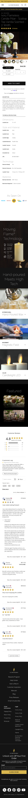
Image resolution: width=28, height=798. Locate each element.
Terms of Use (18, 710)
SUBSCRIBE (14, 772)
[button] (2, 4)
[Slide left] (1, 61)
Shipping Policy (7, 711)
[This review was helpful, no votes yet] (21, 580)
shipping (11, 93)
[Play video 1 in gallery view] (13, 61)
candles (18, 485)
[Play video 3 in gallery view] (22, 61)
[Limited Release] (14, 407)
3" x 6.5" (8, 71)
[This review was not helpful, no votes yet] (24, 557)
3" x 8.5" (8, 74)
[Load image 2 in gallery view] (9, 61)
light (13, 485)
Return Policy (7, 714)
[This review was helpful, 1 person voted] (21, 557)
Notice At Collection (17, 720)
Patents (17, 732)
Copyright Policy (19, 729)
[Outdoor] (14, 421)
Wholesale (6, 721)
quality (4, 485)
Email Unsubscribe (14, 701)
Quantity (17, 69)
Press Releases (14, 697)
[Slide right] (26, 61)
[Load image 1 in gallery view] (5, 61)
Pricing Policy (7, 718)
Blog (14, 694)
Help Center (14, 680)
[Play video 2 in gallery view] (17, 61)
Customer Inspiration (14, 687)
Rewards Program (14, 677)
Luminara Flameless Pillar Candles (13, 9)
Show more (5, 489)
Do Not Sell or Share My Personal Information (18, 738)
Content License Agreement (19, 725)
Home (2, 9)
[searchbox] (8, 479)
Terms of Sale (18, 713)
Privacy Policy (18, 716)
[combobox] (19, 492)
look (9, 485)
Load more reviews (14, 655)
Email (3, 765)
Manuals (14, 691)
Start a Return (14, 684)
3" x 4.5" (8, 67)
